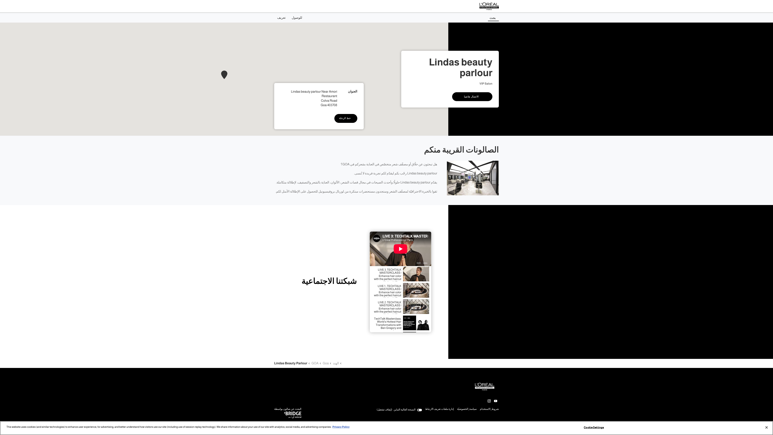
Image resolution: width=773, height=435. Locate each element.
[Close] (766, 427)
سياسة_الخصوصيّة (467, 409)
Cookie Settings (594, 428)
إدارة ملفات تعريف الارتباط (439, 409)
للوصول (297, 17)
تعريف (281, 17)
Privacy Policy (340, 427)
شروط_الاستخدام (489, 409)
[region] (386, 428)
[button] (224, 74)
